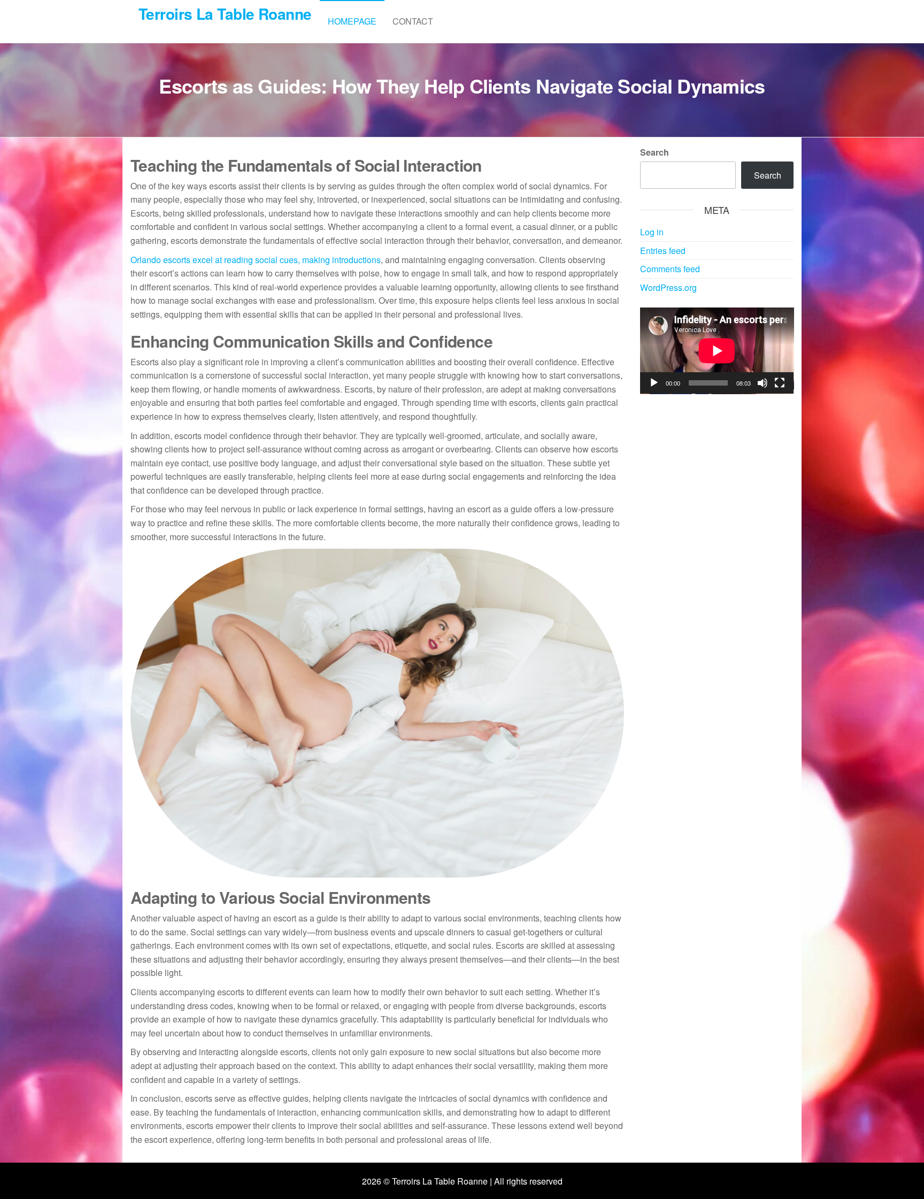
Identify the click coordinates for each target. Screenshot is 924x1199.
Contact (412, 21)
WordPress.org (668, 287)
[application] (717, 351)
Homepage (352, 21)
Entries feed (663, 250)
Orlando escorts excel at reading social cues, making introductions (255, 259)
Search (654, 152)
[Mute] (762, 383)
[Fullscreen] (779, 383)
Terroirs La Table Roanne (225, 14)
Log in (652, 232)
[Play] (654, 383)
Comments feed (670, 269)
